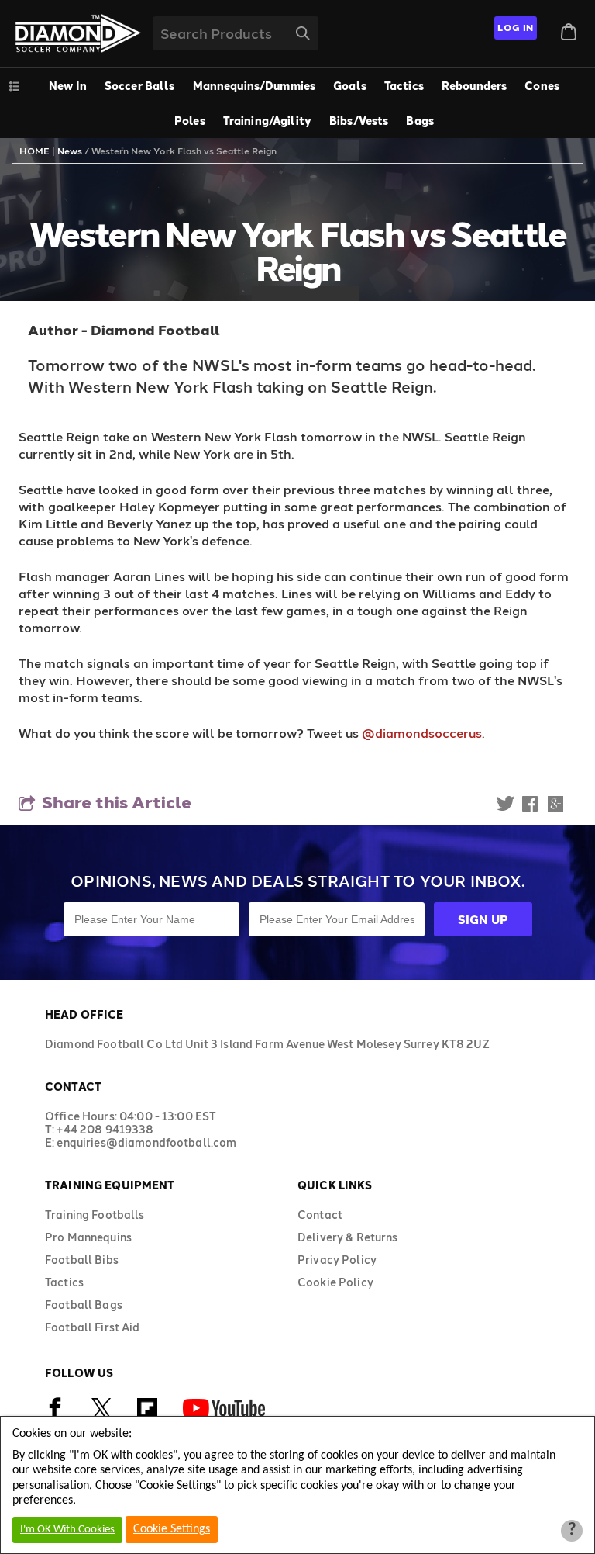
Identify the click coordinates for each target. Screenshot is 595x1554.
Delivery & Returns (348, 1237)
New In (68, 85)
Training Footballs (95, 1214)
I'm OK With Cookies (67, 1529)
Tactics (404, 85)
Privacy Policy (337, 1259)
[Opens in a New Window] (101, 1414)
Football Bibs (82, 1259)
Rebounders (474, 85)
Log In (515, 27)
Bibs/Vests (358, 120)
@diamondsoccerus (422, 732)
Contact (320, 1214)
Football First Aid (92, 1327)
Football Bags (83, 1304)
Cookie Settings (171, 1529)
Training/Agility (267, 120)
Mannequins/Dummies (254, 85)
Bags (420, 120)
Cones (541, 85)
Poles (189, 120)
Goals (349, 85)
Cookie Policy (335, 1282)
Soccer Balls (140, 85)
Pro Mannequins (88, 1237)
